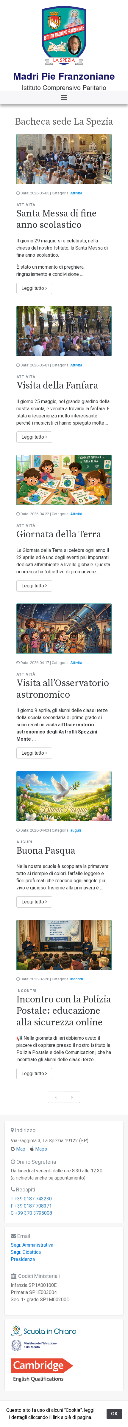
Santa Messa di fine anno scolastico (56, 219)
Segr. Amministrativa (32, 1245)
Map (20, 1149)
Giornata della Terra (58, 535)
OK (114, 1414)
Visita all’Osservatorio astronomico (62, 689)
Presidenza (23, 1259)
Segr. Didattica (26, 1252)
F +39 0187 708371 (31, 1206)
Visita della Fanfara (57, 386)
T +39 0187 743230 (31, 1199)
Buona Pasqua (45, 851)
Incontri (76, 979)
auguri (75, 830)
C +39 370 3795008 (31, 1213)
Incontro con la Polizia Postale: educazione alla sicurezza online (63, 1011)
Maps (41, 1149)
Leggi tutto (33, 288)
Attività (76, 193)
